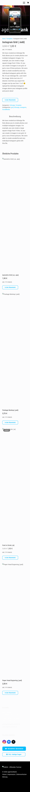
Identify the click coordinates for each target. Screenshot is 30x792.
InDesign (12, 105)
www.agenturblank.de (9, 727)
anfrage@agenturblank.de (11, 724)
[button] (24, 3)
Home (4, 774)
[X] (13, 742)
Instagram (23, 107)
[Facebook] (9, 742)
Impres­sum (11, 774)
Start (3, 38)
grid (12, 107)
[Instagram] (4, 742)
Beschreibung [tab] (15, 116)
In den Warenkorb (10, 100)
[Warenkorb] (28, 2)
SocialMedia (6, 109)
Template (9, 38)
